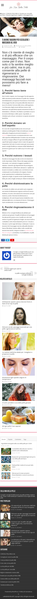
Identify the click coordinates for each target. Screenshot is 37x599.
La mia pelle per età (5, 566)
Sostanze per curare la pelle (8, 582)
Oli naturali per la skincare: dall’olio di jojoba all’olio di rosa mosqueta (23, 506)
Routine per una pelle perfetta (23, 46)
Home (3, 13)
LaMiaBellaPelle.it (8, 596)
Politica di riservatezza (26, 591)
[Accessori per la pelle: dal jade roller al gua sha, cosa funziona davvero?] (5, 524)
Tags (24, 439)
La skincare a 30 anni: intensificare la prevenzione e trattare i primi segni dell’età (23, 541)
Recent (4, 439)
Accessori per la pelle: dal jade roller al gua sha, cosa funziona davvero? (21, 523)
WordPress (15, 591)
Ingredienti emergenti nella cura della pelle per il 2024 (16, 443)
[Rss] (18, 594)
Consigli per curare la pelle (7, 557)
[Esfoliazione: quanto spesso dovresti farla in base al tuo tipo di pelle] (5, 533)
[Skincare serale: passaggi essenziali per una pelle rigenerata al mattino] (5, 516)
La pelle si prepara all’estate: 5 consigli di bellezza (24, 273)
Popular (10, 439)
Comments (18, 439)
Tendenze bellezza (5, 585)
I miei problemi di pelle (7, 560)
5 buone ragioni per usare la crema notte (12, 269)
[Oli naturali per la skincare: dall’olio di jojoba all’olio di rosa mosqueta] (5, 508)
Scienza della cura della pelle (8, 578)
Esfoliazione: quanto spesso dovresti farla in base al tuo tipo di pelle (17, 303)
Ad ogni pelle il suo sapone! (11, 426)
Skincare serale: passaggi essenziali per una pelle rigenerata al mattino (17, 328)
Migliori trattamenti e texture (8, 572)
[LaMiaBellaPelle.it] (18, 5)
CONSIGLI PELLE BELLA (12, 13)
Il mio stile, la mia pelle (6, 563)
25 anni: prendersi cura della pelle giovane (16, 403)
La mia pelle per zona (6, 569)
